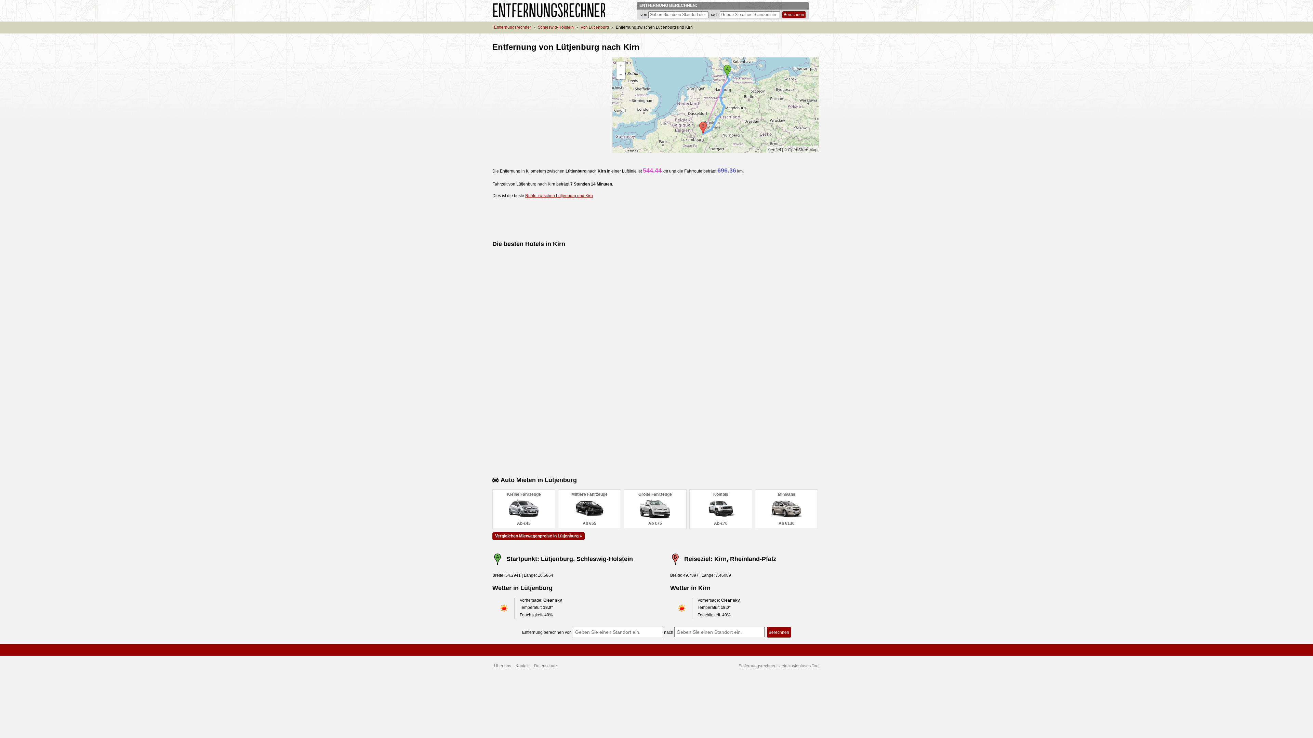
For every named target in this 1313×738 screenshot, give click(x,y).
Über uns (502, 666)
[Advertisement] (549, 105)
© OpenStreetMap (801, 149)
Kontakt (523, 666)
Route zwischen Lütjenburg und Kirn (559, 195)
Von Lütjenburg (595, 27)
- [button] (620, 74)
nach (714, 14)
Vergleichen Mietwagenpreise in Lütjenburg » (538, 536)
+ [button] (620, 66)
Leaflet (774, 149)
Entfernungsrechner (512, 27)
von (643, 14)
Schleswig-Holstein (556, 27)
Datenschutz (545, 666)
